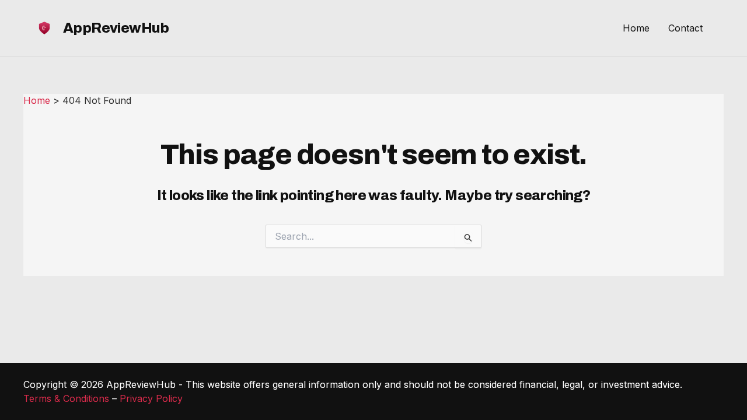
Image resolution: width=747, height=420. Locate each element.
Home (636, 28)
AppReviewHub (116, 28)
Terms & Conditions (66, 398)
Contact (685, 28)
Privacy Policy (151, 398)
